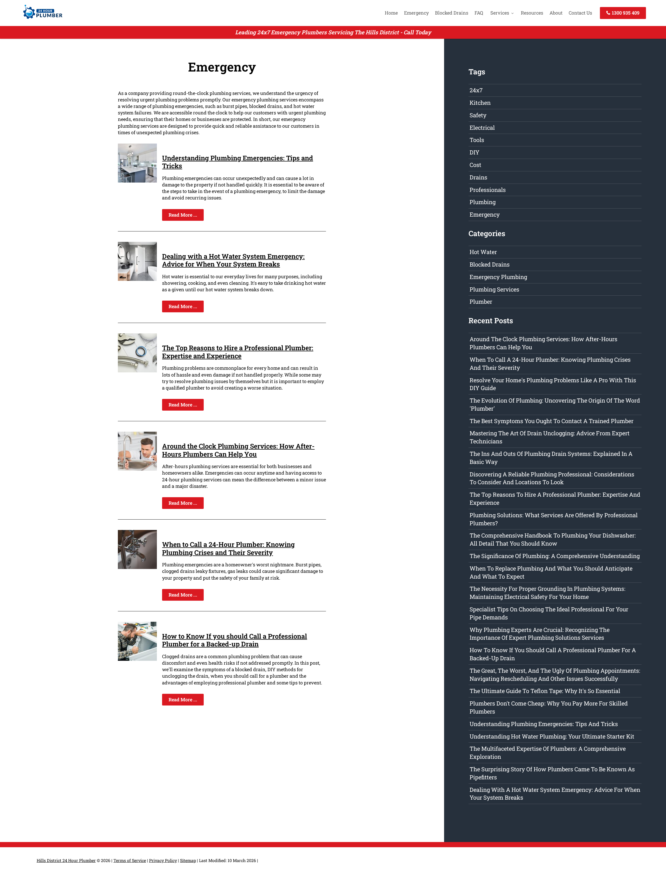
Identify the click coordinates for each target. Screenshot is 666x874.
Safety (478, 115)
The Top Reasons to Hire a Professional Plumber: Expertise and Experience (237, 351)
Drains (478, 177)
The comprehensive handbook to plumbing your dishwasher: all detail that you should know (553, 539)
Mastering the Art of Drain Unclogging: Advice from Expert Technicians (550, 437)
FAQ (479, 13)
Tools (477, 140)
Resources (532, 13)
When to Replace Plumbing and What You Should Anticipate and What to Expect (551, 572)
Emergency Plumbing (498, 277)
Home (391, 13)
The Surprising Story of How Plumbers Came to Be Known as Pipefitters (552, 773)
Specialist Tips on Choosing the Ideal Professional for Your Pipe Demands (549, 613)
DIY (474, 152)
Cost (475, 165)
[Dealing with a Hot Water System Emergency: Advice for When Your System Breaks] (137, 279)
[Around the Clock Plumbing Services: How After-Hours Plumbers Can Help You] (137, 469)
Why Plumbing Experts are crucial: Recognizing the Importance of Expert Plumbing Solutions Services (540, 634)
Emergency (416, 13)
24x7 (476, 90)
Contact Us (580, 13)
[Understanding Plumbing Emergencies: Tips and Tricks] (137, 181)
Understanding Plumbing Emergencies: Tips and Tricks (237, 161)
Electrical (482, 127)
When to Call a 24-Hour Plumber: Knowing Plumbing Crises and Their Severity (228, 548)
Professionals (488, 189)
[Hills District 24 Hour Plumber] (41, 19)
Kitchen (480, 102)
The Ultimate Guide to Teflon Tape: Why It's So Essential (545, 691)
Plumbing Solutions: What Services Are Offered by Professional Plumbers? (554, 519)
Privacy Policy (163, 860)
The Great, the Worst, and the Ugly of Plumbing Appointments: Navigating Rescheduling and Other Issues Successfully (555, 674)
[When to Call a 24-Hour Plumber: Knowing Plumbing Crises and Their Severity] (137, 567)
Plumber (481, 301)
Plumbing (483, 202)
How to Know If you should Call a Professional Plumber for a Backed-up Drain (234, 640)
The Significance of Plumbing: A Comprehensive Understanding (555, 556)
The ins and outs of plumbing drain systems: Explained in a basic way (551, 457)
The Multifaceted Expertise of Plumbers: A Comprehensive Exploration (548, 752)
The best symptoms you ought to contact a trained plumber (551, 421)
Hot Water (483, 252)
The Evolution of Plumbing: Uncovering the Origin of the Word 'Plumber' (555, 404)
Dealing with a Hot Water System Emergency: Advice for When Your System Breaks (233, 260)
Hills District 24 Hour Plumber (66, 860)
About (555, 13)
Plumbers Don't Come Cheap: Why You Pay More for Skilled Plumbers (549, 707)
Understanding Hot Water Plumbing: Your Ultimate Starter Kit (552, 736)
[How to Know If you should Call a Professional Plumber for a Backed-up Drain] (137, 659)
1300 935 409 (625, 13)
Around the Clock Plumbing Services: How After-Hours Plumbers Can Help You (238, 450)
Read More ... (183, 215)
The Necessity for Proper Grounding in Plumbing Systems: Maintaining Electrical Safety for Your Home (547, 592)
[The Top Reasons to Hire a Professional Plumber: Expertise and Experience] (137, 370)
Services (499, 13)
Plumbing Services (494, 289)
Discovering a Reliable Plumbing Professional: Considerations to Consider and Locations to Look (552, 478)
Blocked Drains (451, 13)
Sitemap (188, 860)
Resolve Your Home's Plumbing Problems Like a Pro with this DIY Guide (553, 384)
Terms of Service (129, 860)
